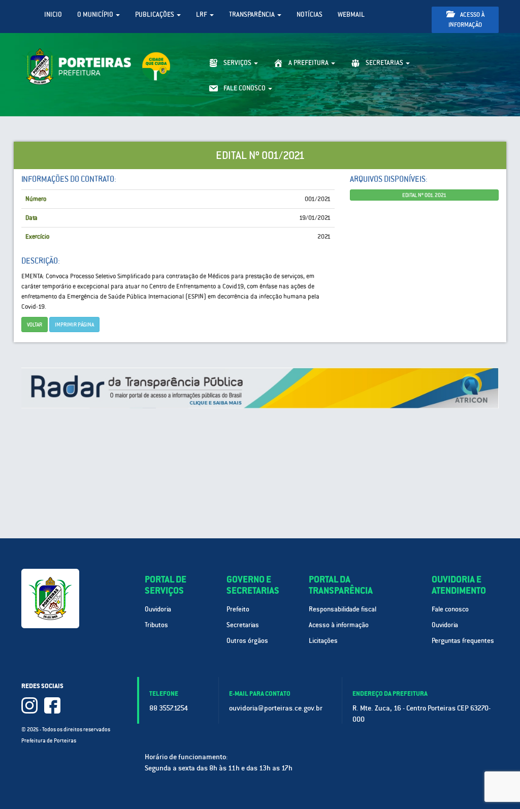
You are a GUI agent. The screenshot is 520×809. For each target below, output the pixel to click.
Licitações (323, 640)
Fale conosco (450, 609)
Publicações (155, 14)
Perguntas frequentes (463, 640)
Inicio (53, 14)
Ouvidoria (158, 609)
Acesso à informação (466, 20)
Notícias (309, 14)
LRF (202, 14)
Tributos (156, 625)
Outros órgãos (247, 640)
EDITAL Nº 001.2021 (424, 195)
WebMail (351, 14)
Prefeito (237, 609)
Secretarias (242, 625)
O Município (96, 14)
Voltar (34, 324)
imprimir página (74, 324)
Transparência (252, 14)
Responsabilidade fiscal (342, 609)
